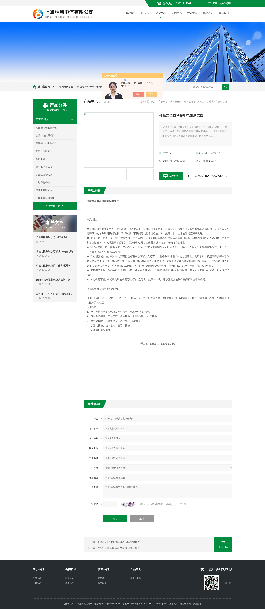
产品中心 (161, 13)
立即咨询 (174, 175)
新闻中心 (177, 13)
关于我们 (145, 13)
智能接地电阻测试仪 (46, 143)
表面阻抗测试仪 (44, 174)
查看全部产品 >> (54, 205)
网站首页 (129, 13)
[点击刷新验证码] (128, 504)
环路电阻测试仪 (44, 190)
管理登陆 (197, 603)
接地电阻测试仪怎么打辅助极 (52, 237)
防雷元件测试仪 (44, 151)
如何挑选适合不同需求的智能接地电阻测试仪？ (61, 293)
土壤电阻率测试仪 (45, 198)
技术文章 (192, 13)
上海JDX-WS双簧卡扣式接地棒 (94, 86)
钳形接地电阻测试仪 (46, 127)
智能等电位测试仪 (45, 135)
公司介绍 (37, 578)
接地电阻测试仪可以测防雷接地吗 (54, 251)
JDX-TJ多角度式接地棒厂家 (66, 86)
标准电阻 (40, 159)
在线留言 (208, 13)
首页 (153, 101)
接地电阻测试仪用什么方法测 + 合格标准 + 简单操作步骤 (67, 265)
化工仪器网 (185, 603)
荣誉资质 (37, 582)
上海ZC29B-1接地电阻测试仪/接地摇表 (118, 542)
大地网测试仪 (43, 182)
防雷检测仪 (42, 119)
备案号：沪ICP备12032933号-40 (138, 603)
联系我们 (224, 13)
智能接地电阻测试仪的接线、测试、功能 (58, 279)
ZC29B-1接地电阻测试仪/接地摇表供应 (118, 548)
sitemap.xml (161, 603)
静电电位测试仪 (44, 166)
